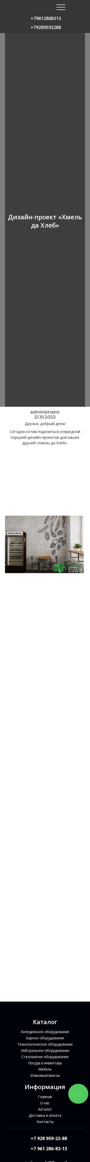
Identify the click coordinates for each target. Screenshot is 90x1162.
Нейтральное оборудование (45, 1050)
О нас (45, 1103)
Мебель (45, 1069)
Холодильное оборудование (45, 1031)
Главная (45, 1096)
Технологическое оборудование (45, 1044)
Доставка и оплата (45, 1115)
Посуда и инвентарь (45, 1063)
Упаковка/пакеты (45, 1075)
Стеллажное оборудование (45, 1056)
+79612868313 (46, 18)
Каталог (45, 1109)
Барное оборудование (45, 1038)
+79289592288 (46, 27)
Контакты (45, 1121)
